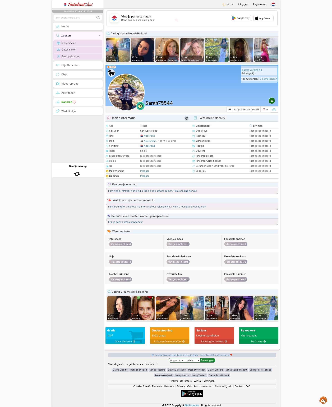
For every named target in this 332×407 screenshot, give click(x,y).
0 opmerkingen (268, 78)
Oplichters (186, 380)
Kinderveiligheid (223, 386)
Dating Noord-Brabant (236, 369)
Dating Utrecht (181, 375)
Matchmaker (68, 49)
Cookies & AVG (141, 386)
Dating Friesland (157, 369)
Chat (80, 4)
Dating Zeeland (198, 375)
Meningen (209, 380)
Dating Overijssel (163, 375)
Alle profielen (68, 42)
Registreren (259, 4)
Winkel (197, 380)
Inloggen (243, 4)
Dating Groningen (196, 369)
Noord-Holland (167, 140)
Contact (239, 386)
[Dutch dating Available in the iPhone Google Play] (192, 391)
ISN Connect (192, 405)
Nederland (149, 135)
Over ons (169, 386)
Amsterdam (150, 141)
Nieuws (173, 380)
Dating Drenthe (120, 369)
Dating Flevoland (138, 369)
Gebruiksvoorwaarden (199, 386)
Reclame (157, 386)
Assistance (323, 400)
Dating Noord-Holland (260, 369)
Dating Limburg (215, 369)
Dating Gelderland (177, 369)
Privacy (181, 386)
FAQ (248, 386)
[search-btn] (98, 18)
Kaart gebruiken (70, 56)
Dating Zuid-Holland (219, 375)
